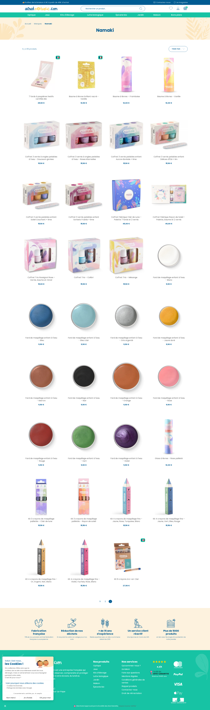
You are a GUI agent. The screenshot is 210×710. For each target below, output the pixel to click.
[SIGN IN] (178, 8)
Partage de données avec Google (19, 688)
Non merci (10, 697)
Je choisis (28, 697)
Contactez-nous (163, 2)
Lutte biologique (100, 676)
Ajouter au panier (41, 108)
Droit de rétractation (132, 693)
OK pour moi (45, 697)
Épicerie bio (98, 686)
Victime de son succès (41, 168)
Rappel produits (129, 686)
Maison (96, 683)
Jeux (95, 669)
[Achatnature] (41, 8)
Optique (97, 665)
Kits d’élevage (99, 672)
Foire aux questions (131, 672)
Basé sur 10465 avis (159, 676)
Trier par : (176, 49)
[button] (5, 706)
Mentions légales (130, 676)
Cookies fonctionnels (14, 686)
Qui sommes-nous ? (131, 665)
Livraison (126, 669)
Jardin (96, 679)
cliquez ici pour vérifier (127, 706)
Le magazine (182, 2)
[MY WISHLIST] (170, 8)
